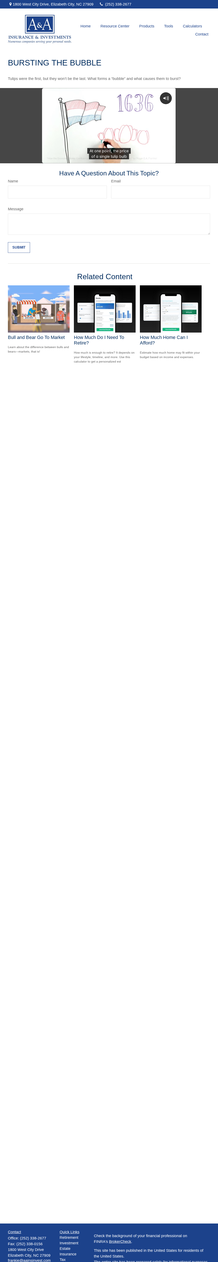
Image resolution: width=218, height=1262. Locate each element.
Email (116, 181)
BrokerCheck (120, 1241)
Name (13, 181)
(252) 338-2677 (118, 4)
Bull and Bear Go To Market (36, 337)
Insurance (68, 1254)
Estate (65, 1248)
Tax (63, 1260)
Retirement (69, 1237)
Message (15, 209)
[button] (85, 26)
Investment (69, 1243)
